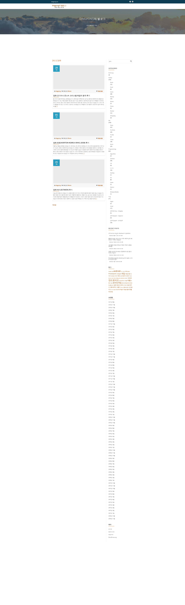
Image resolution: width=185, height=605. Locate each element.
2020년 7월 (111, 310)
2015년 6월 (111, 335)
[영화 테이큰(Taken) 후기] (78, 171)
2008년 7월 (111, 464)
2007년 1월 (111, 513)
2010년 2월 (111, 412)
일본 (115, 285)
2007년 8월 (111, 494)
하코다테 (118, 289)
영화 (112, 283)
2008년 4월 (111, 472)
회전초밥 (110, 291)
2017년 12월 (111, 324)
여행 (129, 280)
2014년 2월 (111, 348)
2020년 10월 (111, 307)
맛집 (131, 276)
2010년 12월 (111, 384)
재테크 (118, 285)
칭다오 (122, 287)
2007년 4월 (111, 505)
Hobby (110, 77)
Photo (112, 106)
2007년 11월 (111, 486)
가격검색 (118, 274)
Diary (111, 125)
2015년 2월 (111, 340)
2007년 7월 (111, 497)
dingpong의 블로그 (59, 5)
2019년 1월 (111, 316)
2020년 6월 (111, 313)
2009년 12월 (111, 417)
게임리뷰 (127, 274)
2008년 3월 (111, 475)
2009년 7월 (111, 431)
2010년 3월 (111, 409)
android (116, 271)
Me (109, 120)
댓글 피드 (110, 534)
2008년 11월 (111, 453)
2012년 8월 (111, 365)
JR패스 (128, 271)
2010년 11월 (111, 387)
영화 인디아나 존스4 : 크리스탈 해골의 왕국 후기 (71, 96)
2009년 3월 (111, 442)
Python (112, 187)
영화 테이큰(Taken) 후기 (62, 190)
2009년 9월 (111, 425)
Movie (69, 91)
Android (112, 158)
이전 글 (54, 205)
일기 (113, 285)
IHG (126, 271)
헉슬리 (121, 289)
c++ (121, 271)
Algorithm (113, 154)
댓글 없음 (100, 91)
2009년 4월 (111, 439)
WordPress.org (112, 537)
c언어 (124, 271)
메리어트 (110, 278)
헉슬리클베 (126, 289)
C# (111, 163)
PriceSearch (112, 274)
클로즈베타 (126, 287)
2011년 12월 (111, 376)
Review (112, 111)
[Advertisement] (92, 45)
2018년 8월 (111, 321)
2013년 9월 (111, 359)
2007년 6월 (111, 499)
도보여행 (122, 276)
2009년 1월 (111, 447)
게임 (123, 273)
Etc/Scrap (111, 73)
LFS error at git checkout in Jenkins (119, 233)
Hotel (111, 206)
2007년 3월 (111, 508)
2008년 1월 (111, 480)
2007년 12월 (111, 483)
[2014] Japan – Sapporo (116, 216)
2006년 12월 (111, 516)
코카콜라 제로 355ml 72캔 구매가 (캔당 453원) (120, 245)
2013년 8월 (111, 362)
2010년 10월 (111, 390)
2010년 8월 (111, 395)
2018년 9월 (111, 318)
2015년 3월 (111, 337)
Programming (112, 149)
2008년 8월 (111, 461)
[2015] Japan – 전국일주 (116, 220)
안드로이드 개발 (123, 280)
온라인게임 (117, 282)
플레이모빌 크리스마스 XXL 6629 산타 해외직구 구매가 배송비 (120, 239)
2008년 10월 (111, 455)
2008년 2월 (111, 477)
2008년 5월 (111, 469)
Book (111, 82)
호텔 (130, 289)
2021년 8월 (111, 302)
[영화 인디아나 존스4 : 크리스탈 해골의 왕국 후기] (78, 77)
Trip (109, 197)
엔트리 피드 (111, 532)
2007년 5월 (111, 502)
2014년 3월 (111, 346)
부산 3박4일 (116, 278)
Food (111, 87)
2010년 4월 (111, 406)
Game (111, 92)
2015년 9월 (111, 329)
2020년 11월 (111, 305)
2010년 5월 (111, 403)
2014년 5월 (111, 343)
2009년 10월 (111, 422)
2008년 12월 (111, 450)
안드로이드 (113, 280)
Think (111, 139)
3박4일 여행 (110, 271)
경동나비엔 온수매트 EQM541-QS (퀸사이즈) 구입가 (120, 252)
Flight (111, 201)
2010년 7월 (111, 398)
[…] (56, 106)
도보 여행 (117, 276)
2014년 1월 (111, 351)
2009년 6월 (111, 433)
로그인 (110, 529)
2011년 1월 (111, 381)
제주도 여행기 (116, 287)
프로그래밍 (113, 289)
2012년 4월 (111, 370)
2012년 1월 (111, 373)
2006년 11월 (111, 518)
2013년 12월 (111, 354)
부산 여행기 (125, 278)
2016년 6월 (111, 327)
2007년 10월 (111, 488)
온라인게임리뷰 (125, 283)
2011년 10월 (111, 379)
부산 (113, 278)
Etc (111, 177)
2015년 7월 (111, 332)
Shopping (112, 116)
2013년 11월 (111, 357)
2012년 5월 (111, 368)
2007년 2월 (111, 510)
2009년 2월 (111, 444)
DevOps (112, 173)
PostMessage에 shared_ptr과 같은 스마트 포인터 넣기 (120, 258)
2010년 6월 (111, 401)
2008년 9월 (111, 458)
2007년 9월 (111, 491)
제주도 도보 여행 (124, 285)
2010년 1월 (111, 414)
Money (112, 97)
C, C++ (112, 168)
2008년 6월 (111, 466)
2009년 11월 (111, 420)
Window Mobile (114, 192)
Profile (112, 135)
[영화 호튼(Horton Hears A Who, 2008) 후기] (78, 124)
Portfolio (112, 130)
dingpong (58, 91)
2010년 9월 (111, 392)
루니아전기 (127, 276)
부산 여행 (121, 278)
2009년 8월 (111, 428)
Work (111, 144)
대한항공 (112, 276)
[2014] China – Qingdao (116, 211)
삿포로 (130, 278)
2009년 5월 (111, 436)
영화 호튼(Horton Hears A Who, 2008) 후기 (71, 143)
